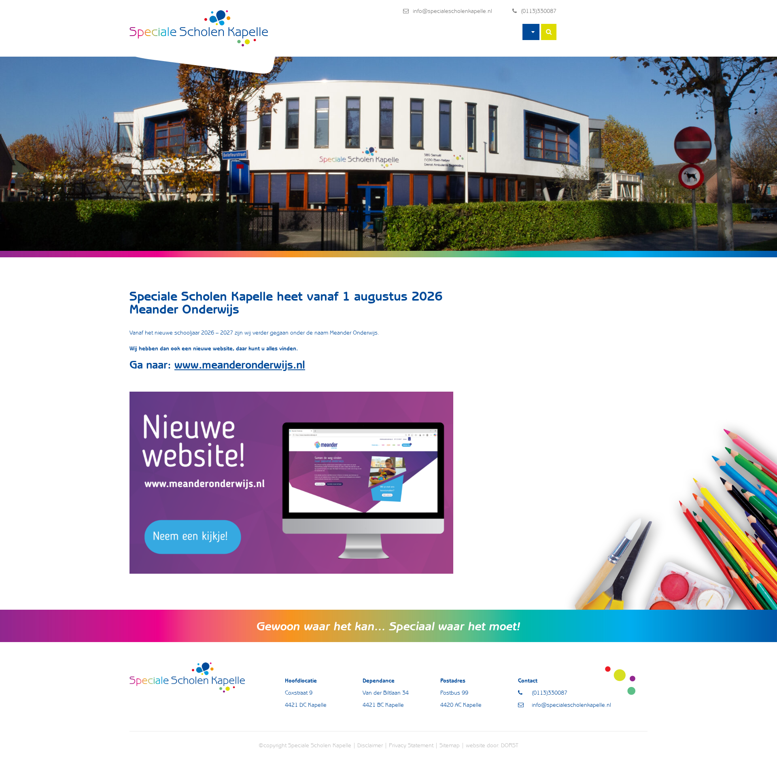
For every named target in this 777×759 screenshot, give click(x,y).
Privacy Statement (411, 745)
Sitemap (449, 745)
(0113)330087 (538, 11)
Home (530, 32)
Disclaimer (370, 745)
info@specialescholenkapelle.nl (452, 11)
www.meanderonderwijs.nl (239, 364)
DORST (509, 745)
